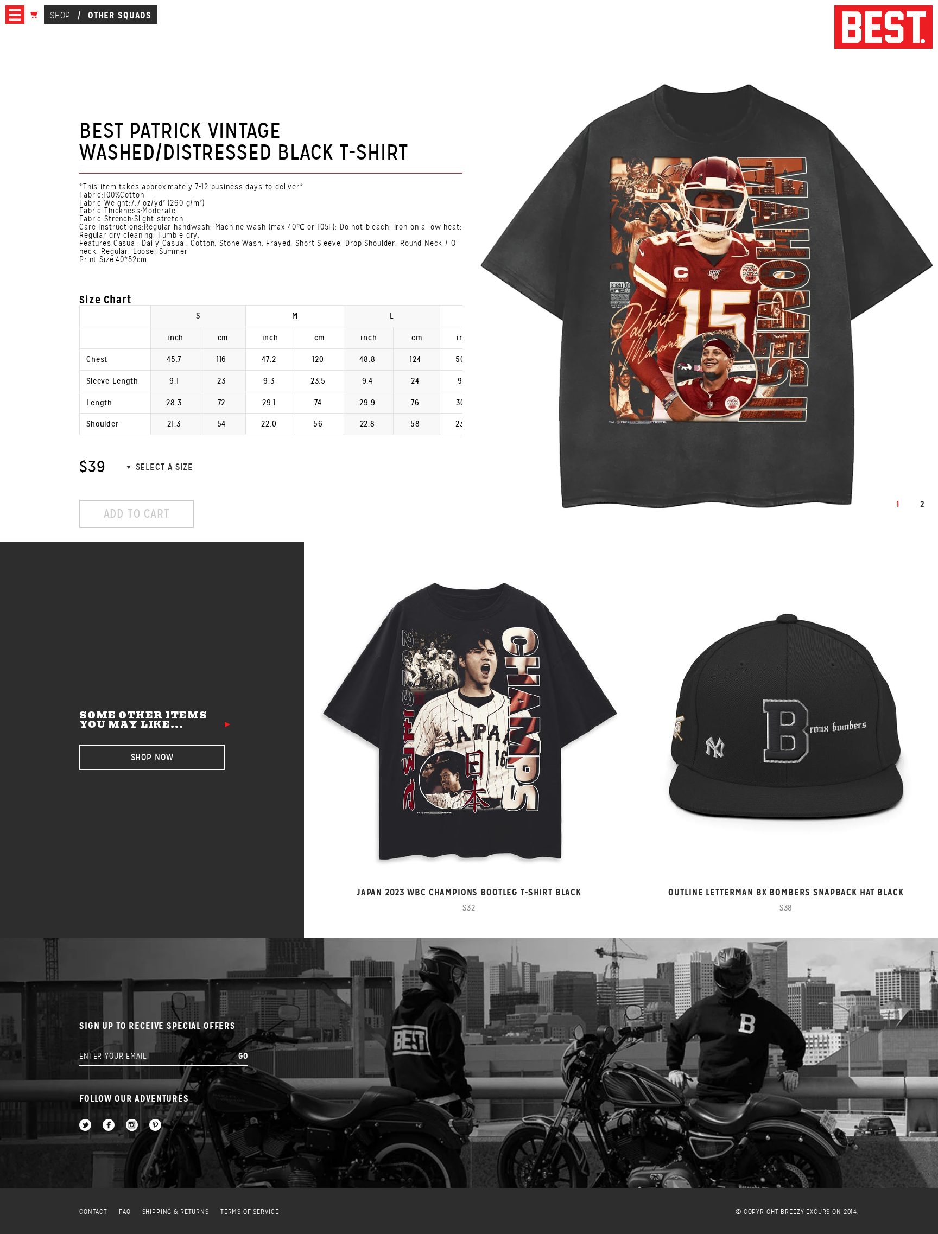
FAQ (125, 1212)
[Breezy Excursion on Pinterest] (155, 1126)
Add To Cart (137, 513)
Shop (60, 15)
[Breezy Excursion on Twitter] (85, 1126)
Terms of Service (249, 1212)
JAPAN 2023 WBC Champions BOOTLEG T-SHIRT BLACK (469, 892)
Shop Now (152, 757)
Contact (93, 1212)
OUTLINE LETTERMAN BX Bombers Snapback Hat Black (785, 892)
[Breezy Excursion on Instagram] (132, 1126)
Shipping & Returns (175, 1212)
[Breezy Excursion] (883, 27)
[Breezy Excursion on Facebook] (109, 1126)
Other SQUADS (119, 15)
